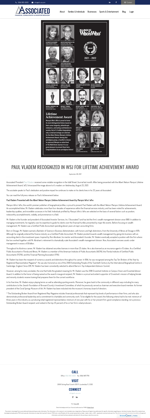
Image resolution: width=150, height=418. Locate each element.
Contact (129, 2)
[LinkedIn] (109, 2)
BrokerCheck (90, 407)
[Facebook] (116, 2)
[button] (62, 11)
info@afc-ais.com (39, 2)
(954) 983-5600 (23, 2)
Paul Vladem (29, 182)
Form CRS (76, 404)
